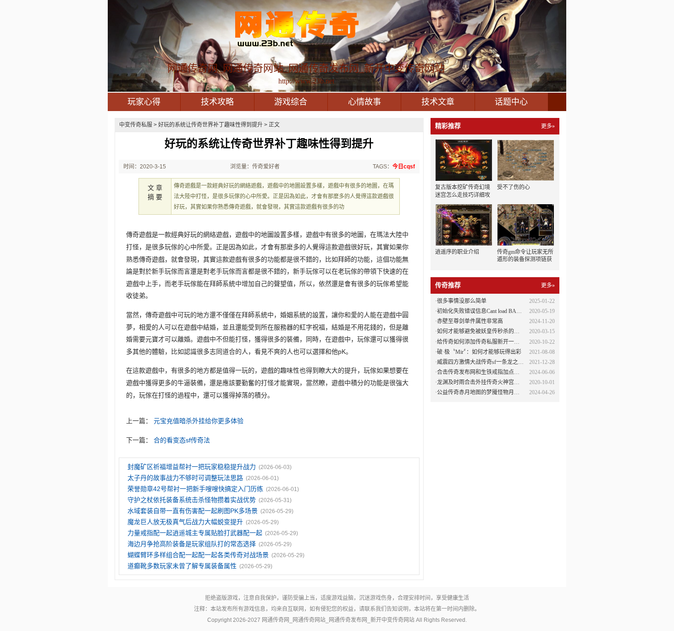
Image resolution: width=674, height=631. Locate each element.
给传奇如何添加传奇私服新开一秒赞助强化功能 (494, 342)
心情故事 (364, 101)
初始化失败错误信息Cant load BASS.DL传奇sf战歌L (499, 311)
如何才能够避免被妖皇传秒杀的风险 (481, 331)
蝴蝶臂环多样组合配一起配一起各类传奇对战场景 (198, 554)
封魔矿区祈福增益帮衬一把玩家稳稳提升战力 (191, 466)
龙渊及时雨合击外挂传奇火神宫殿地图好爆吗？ (494, 382)
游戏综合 (290, 101)
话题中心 (511, 101)
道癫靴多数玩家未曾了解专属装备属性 (182, 566)
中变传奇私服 (135, 125)
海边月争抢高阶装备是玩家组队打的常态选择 (191, 543)
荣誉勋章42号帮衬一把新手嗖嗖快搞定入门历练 (195, 488)
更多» (548, 126)
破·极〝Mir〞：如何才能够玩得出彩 (479, 352)
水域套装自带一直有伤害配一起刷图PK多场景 (192, 510)
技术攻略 (217, 101)
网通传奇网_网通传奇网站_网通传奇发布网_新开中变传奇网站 (338, 620)
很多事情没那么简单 (461, 301)
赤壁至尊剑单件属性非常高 (470, 321)
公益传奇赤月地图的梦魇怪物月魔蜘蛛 (483, 392)
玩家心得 (143, 101)
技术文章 (437, 101)
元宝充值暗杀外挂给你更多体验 (198, 420)
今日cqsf (403, 166)
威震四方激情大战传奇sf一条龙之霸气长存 (488, 362)
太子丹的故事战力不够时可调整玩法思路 (185, 477)
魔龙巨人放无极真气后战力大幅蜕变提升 (185, 521)
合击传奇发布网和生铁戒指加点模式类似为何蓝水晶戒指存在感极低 (519, 372)
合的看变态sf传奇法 (182, 440)
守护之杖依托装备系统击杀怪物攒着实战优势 (191, 499)
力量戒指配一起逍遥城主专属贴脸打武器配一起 (194, 532)
